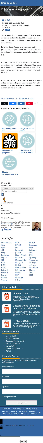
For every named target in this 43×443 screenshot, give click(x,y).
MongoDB (19, 262)
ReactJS (32, 242)
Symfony (32, 257)
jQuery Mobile (21, 255)
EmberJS (4, 272)
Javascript (19, 250)
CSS (2, 260)
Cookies (32, 411)
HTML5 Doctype (21, 320)
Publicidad (26, 409)
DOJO (3, 265)
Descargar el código (27, 98)
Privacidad (23, 411)
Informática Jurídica (13, 343)
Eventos (4, 275)
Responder (5, 435)
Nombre (5, 377)
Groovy (4, 280)
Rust (31, 247)
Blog (3, 252)
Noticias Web (20, 267)
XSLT (31, 275)
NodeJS (18, 265)
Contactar (13, 411)
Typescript (33, 260)
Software (33, 250)
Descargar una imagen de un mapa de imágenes (26, 307)
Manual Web (11, 346)
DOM (3, 267)
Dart (3, 262)
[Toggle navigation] (39, 3)
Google (4, 277)
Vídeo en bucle (20, 293)
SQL (30, 252)
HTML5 (18, 245)
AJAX (3, 247)
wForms (32, 265)
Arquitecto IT (11, 336)
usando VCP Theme (32, 414)
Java (16, 247)
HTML (17, 242)
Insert (23, 441)
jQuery (18, 252)
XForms (32, 270)
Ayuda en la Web (12, 338)
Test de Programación (14, 348)
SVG (8, 20)
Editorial (4, 270)
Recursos (33, 245)
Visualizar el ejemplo (9, 98)
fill (8, 30)
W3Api (8, 351)
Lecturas (18, 257)
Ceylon (4, 257)
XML (31, 272)
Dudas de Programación (15, 341)
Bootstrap (5, 255)
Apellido (5, 387)
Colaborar (16, 409)
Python (18, 280)
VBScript (32, 262)
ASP (2, 250)
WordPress (33, 267)
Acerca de (6, 409)
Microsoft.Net (20, 260)
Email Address (8, 367)
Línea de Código (9, 2)
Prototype (19, 277)
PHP (17, 275)
